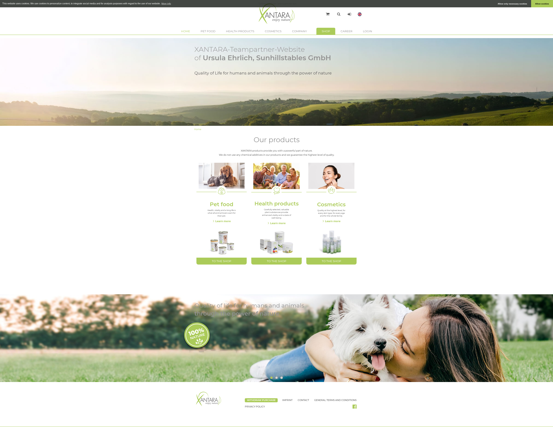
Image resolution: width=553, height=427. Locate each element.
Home (185, 31)
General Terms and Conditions (335, 400)
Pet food (208, 31)
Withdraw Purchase (261, 400)
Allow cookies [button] (542, 4)
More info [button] (166, 3)
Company (299, 31)
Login (367, 31)
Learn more (223, 221)
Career (346, 31)
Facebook (356, 408)
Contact (303, 400)
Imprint (287, 400)
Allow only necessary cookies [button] (512, 4)
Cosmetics (273, 31)
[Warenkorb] (326, 14)
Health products (240, 31)
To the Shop (221, 261)
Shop (326, 31)
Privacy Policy (255, 406)
